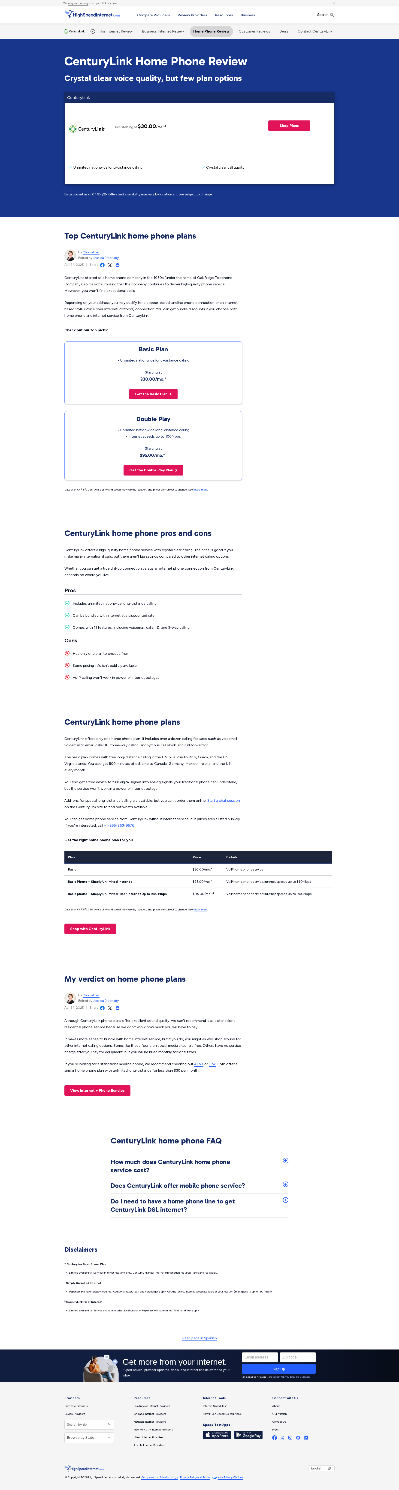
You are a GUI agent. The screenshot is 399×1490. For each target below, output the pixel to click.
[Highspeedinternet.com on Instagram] (290, 1438)
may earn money (78, 3)
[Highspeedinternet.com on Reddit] (298, 1438)
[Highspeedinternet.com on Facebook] (274, 1438)
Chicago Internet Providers (150, 1413)
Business (248, 15)
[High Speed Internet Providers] (92, 14)
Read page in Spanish (199, 1338)
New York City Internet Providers (153, 1429)
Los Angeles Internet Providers (152, 1406)
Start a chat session (223, 800)
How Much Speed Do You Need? (222, 1413)
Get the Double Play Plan (149, 470)
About (276, 1406)
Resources (224, 15)
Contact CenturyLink (315, 31)
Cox (212, 1064)
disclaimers (200, 489)
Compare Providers (153, 15)
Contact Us (279, 1421)
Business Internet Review (163, 31)
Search (323, 14)
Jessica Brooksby (106, 258)
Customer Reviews (254, 31)
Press (275, 1429)
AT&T (198, 1064)
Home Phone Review (211, 31)
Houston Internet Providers (150, 1421)
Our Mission (279, 1413)
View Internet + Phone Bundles (97, 1090)
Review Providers (192, 15)
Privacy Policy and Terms (195, 1477)
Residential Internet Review (110, 31)
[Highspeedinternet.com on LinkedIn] (306, 1438)
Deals (283, 31)
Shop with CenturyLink (90, 929)
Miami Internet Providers (148, 1437)
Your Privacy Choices (230, 1477)
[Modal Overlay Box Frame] (199, 1365)
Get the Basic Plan (148, 394)
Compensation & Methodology (159, 1477)
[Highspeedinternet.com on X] (282, 1438)
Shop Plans (289, 125)
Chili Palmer (91, 252)
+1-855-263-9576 (119, 825)
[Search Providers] (109, 1424)
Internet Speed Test (215, 1406)
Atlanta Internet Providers (149, 1445)
